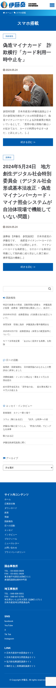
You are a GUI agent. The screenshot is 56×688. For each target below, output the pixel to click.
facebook (8, 621)
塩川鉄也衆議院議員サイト (19, 661)
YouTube (8, 625)
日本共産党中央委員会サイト (20, 653)
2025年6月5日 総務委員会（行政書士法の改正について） (27, 316)
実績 (6, 517)
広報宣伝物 (9, 503)
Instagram (9, 638)
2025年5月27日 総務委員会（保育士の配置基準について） (27, 333)
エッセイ (8, 530)
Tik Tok (7, 634)
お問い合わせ (10, 547)
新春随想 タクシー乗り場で (16, 413)
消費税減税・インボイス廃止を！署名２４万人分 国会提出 (27, 378)
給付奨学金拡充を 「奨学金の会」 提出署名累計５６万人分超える (27, 388)
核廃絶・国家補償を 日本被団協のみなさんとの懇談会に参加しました (27, 368)
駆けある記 (8, 436)
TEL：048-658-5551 (14, 593)
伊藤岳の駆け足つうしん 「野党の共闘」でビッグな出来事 (27, 427)
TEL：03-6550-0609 (14, 571)
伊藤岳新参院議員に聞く (14, 442)
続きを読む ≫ (28, 142)
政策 (6, 512)
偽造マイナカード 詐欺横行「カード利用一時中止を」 (27, 52)
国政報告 (8, 521)
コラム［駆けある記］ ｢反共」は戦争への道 (26, 419)
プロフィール (10, 539)
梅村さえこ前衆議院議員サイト (21, 666)
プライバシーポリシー (14, 552)
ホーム (7, 499)
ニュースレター (11, 543)
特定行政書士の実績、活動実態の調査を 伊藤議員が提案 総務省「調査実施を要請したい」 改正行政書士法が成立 (27, 306)
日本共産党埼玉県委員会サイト (21, 657)
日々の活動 (9, 525)
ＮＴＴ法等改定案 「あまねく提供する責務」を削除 (27, 342)
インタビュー (10, 534)
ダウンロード (10, 508)
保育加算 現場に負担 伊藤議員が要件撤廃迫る (26, 324)
